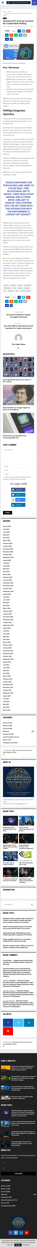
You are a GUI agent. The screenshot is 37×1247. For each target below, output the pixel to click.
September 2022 (8, 659)
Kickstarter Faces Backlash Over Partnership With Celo (14, 437)
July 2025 (6, 563)
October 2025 (7, 554)
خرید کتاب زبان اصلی (9, 991)
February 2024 (7, 611)
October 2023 (7, 622)
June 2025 (6, 566)
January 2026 (7, 546)
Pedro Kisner (7, 960)
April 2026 (6, 537)
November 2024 (8, 585)
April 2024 (6, 605)
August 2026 (7, 526)
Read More (26, 1245)
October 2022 (7, 656)
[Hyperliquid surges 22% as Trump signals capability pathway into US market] (26, 872)
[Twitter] (16, 1233)
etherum (26, 288)
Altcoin (5, 723)
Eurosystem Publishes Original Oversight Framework (18, 316)
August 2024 (7, 594)
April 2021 (6, 707)
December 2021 (8, 684)
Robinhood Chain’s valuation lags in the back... (9, 829)
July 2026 (6, 529)
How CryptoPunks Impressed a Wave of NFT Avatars (17, 380)
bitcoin (20, 285)
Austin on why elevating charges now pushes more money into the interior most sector (23, 1123)
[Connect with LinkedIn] (18, 506)
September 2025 (8, 557)
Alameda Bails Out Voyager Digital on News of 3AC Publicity (16, 408)
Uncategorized (8, 742)
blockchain (27, 285)
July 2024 (6, 597)
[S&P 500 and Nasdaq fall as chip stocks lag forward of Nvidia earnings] (26, 856)
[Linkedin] (21, 1233)
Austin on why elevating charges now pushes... (26, 829)
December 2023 (8, 617)
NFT (5, 291)
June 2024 (6, 600)
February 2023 (7, 645)
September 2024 (8, 591)
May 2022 (6, 670)
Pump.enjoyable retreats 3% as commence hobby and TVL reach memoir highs (21, 1143)
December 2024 (8, 583)
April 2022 (6, 673)
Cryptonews (7, 288)
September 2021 (8, 693)
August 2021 (7, 696)
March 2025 (7, 574)
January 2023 (7, 648)
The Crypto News (9, 26)
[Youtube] (26, 1233)
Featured (6, 734)
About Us (7, 762)
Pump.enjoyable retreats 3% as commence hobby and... (26, 847)
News (4, 18)
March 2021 (7, 710)
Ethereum (6, 731)
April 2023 (6, 639)
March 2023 (7, 642)
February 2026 (7, 543)
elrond (20, 288)
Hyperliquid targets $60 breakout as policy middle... (10, 847)
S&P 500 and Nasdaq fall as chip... (26, 864)
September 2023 (8, 625)
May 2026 (6, 535)
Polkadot (6, 254)
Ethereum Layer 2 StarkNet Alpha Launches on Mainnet (22, 1097)
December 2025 (8, 549)
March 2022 (7, 676)
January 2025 (7, 580)
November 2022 (8, 653)
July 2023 (6, 631)
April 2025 (6, 571)
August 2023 (7, 628)
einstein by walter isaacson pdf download (16, 968)
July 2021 (6, 699)
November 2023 (8, 619)
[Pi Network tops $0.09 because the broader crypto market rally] (10, 872)
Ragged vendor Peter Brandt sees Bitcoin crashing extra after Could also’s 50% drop (18, 962)
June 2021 (6, 701)
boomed (25, 258)
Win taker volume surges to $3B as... (8, 864)
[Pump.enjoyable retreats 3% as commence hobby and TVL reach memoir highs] (26, 838)
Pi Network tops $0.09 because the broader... (10, 880)
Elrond (5, 728)
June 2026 (6, 532)
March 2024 (7, 608)
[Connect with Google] (18, 501)
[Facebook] (10, 1233)
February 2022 (7, 679)
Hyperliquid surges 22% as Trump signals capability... (26, 880)
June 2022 (6, 667)
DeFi (14, 288)
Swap (17, 291)
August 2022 (7, 662)
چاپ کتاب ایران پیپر (8, 1001)
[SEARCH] (32, 904)
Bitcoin (5, 725)
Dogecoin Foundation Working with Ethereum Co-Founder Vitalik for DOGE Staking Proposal (22, 1068)
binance (13, 285)
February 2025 (7, 577)
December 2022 (8, 651)
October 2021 (7, 690)
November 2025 (8, 552)
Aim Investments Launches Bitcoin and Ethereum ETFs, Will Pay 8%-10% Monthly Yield (23, 1088)
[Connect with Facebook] (18, 491)
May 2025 (6, 569)
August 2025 (7, 560)
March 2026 (7, 540)
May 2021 (6, 704)
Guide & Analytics (8, 737)
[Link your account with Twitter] (18, 496)
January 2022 (7, 682)
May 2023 (6, 636)
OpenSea (10, 291)
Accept (18, 1245)
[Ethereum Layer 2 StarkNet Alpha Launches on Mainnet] (5, 1099)
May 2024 (6, 602)
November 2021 (8, 687)
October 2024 (7, 588)
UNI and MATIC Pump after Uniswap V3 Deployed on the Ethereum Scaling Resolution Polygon (23, 1078)
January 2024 (7, 614)
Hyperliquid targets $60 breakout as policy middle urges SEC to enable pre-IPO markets (23, 1133)
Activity (6, 285)
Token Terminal (8, 271)
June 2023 (6, 634)
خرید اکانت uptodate (9, 980)
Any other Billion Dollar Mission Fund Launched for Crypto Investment (18, 327)
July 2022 (6, 665)
